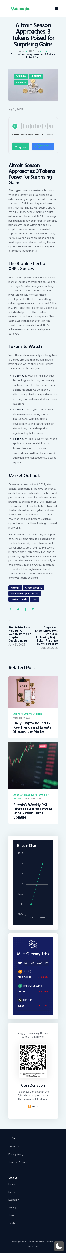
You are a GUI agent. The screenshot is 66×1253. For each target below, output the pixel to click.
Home (20, 51)
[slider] (37, 126)
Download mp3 (43, 146)
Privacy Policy (15, 1154)
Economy (13, 1200)
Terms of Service (17, 1162)
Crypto (21, 76)
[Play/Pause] (15, 126)
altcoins (15, 588)
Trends (38, 714)
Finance (36, 76)
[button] (59, 1246)
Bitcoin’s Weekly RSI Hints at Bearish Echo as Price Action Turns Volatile (32, 811)
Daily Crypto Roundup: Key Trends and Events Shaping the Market (32, 727)
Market (21, 82)
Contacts (13, 1223)
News (29, 714)
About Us (13, 1146)
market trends (19, 599)
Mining (12, 1208)
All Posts (34, 51)
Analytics (21, 795)
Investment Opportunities (25, 593)
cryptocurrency (33, 588)
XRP (34, 599)
